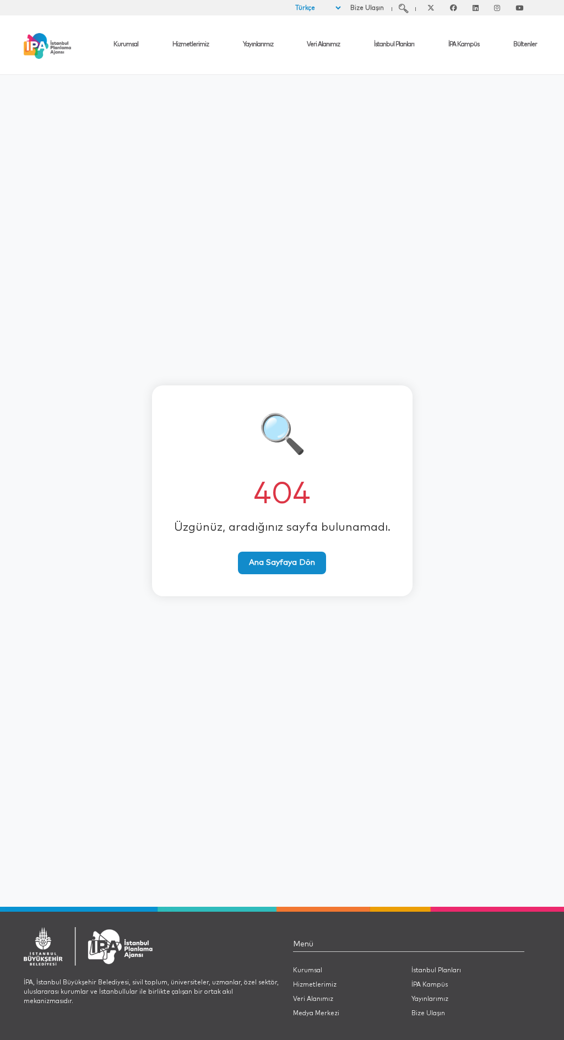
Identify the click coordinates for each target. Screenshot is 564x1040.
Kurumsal (125, 44)
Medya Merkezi (316, 1013)
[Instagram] (497, 8)
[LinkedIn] (476, 8)
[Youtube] (519, 8)
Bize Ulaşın (367, 8)
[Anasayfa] (67, 46)
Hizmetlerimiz (190, 44)
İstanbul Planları (394, 44)
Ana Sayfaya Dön (282, 563)
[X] (431, 8)
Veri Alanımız (323, 44)
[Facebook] (453, 8)
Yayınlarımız (258, 44)
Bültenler (525, 44)
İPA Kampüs (463, 44)
